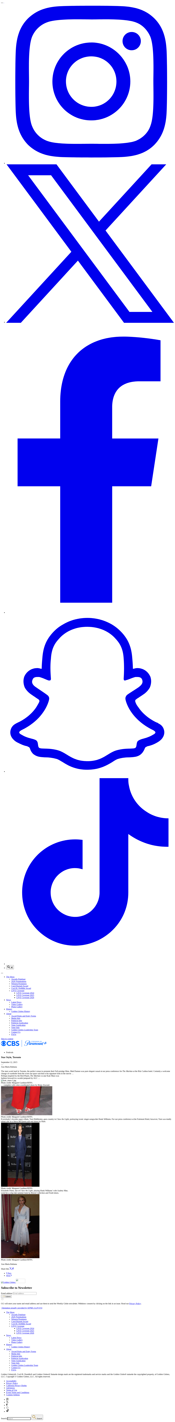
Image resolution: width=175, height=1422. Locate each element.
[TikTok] (90, 964)
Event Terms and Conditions (17, 1392)
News (8, 1000)
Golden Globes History (20, 1011)
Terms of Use (11, 1390)
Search (4, 1418)
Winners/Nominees (19, 984)
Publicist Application (19, 1023)
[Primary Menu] (2, 2)
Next (8, 1275)
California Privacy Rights (16, 1385)
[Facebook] (90, 612)
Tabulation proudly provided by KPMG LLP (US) (21, 1308)
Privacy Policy (135, 1303)
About (8, 1014)
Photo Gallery (17, 1007)
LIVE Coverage (17, 991)
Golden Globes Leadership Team (24, 1030)
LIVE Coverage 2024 (25, 993)
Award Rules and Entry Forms (23, 1016)
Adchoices (10, 1388)
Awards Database (18, 979)
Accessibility (11, 1381)
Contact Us (15, 1032)
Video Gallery (17, 1004)
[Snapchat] (90, 771)
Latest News (16, 1002)
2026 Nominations (18, 981)
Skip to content (7, 1039)
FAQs (13, 1034)
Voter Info (15, 1027)
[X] (90, 322)
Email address (6, 1293)
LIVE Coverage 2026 (25, 997)
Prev (9, 1273)
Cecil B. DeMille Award (21, 988)
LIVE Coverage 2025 (25, 995)
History (9, 1009)
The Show (10, 977)
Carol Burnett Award (19, 986)
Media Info (15, 1018)
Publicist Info (16, 1021)
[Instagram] (90, 163)
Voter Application (18, 1025)
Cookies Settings (13, 1395)
